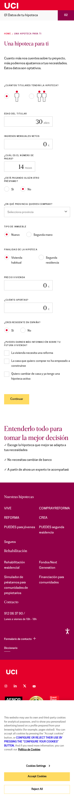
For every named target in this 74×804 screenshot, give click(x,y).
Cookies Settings (36, 766)
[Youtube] (34, 686)
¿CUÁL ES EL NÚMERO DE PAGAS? (19, 157)
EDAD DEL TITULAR (15, 114)
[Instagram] (5, 686)
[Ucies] (24, 5)
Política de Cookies (29, 749)
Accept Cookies (37, 776)
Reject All (37, 789)
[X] (24, 686)
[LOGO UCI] (37, 672)
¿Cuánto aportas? (16, 300)
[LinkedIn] (15, 686)
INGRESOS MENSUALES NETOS (21, 136)
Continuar (16, 399)
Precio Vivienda (14, 277)
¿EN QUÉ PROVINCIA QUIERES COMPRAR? (28, 204)
